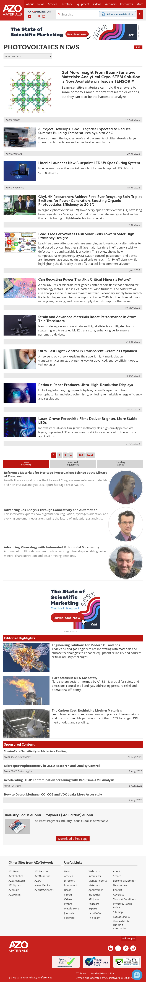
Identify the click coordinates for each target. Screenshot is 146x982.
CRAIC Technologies (21, 771)
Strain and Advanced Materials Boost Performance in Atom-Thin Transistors (88, 319)
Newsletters (120, 885)
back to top (127, 938)
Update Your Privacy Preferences (32, 977)
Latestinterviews (25, 463)
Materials (94, 885)
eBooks (68, 894)
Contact (117, 890)
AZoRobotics (16, 876)
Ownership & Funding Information (121, 925)
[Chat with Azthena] (137, 975)
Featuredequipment (73, 463)
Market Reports (97, 880)
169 (81, 455)
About (116, 871)
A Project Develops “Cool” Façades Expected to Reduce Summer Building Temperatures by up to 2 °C (84, 131)
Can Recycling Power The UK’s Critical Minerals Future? (84, 279)
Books (67, 890)
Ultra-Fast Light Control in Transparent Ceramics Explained (87, 351)
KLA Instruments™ (20, 757)
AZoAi (38, 880)
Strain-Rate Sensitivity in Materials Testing (35, 751)
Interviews (94, 876)
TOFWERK (16, 785)
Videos (68, 899)
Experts (92, 908)
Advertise (118, 894)
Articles (68, 876)
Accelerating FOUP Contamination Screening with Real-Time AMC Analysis (59, 780)
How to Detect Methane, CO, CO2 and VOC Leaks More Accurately (53, 794)
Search (117, 876)
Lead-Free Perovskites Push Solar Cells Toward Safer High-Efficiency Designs (87, 236)
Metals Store (71, 908)
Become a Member (124, 880)
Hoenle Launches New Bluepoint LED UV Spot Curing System (89, 163)
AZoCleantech (17, 880)
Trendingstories (120, 463)
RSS (138, 47)
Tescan (16, 119)
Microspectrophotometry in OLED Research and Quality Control (52, 766)
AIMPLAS (17, 153)
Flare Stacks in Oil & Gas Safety (74, 678)
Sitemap (118, 912)
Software (69, 917)
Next (90, 455)
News (67, 871)
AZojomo (93, 899)
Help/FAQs (94, 913)
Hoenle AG (18, 187)
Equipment (70, 885)
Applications (95, 890)
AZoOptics (15, 885)
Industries (94, 894)
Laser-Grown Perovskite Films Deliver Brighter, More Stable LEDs (87, 420)
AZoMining (15, 894)
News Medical (43, 885)
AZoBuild (14, 890)
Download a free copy (72, 839)
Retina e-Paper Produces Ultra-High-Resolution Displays (85, 385)
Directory (66, 4)
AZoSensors (41, 871)
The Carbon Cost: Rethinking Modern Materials (87, 710)
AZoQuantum (42, 876)
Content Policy (121, 916)
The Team (94, 917)
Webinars (94, 871)
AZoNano (14, 871)
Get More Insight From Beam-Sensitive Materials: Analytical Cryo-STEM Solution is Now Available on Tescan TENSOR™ (100, 77)
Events (68, 904)
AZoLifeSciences (44, 890)
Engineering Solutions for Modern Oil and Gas (86, 645)
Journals (69, 913)
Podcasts (93, 904)
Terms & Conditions (125, 899)
